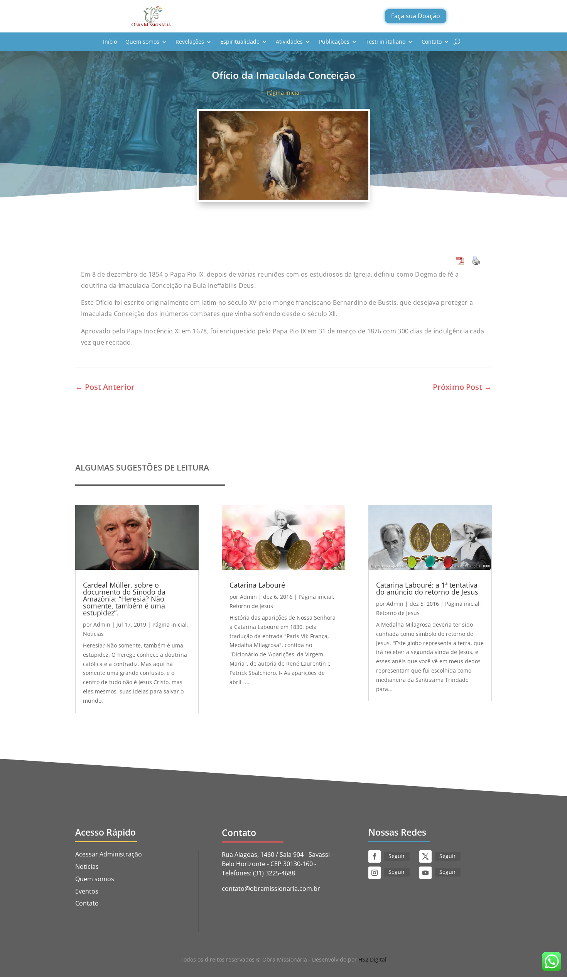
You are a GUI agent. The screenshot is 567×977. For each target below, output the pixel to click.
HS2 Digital (372, 959)
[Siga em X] (425, 856)
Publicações (334, 41)
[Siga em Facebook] (374, 856)
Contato (432, 41)
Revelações (190, 41)
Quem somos (142, 41)
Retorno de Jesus (251, 606)
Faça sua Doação (415, 16)
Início (110, 41)
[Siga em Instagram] (374, 873)
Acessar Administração (108, 854)
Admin (101, 624)
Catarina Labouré (257, 585)
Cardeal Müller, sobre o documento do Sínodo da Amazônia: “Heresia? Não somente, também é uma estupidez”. (124, 598)
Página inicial (284, 92)
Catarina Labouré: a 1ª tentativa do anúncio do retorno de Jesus (427, 588)
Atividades (289, 41)
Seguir (396, 856)
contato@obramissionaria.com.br (271, 888)
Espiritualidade (240, 41)
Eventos (86, 891)
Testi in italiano (385, 41)
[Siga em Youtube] (425, 873)
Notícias (93, 633)
